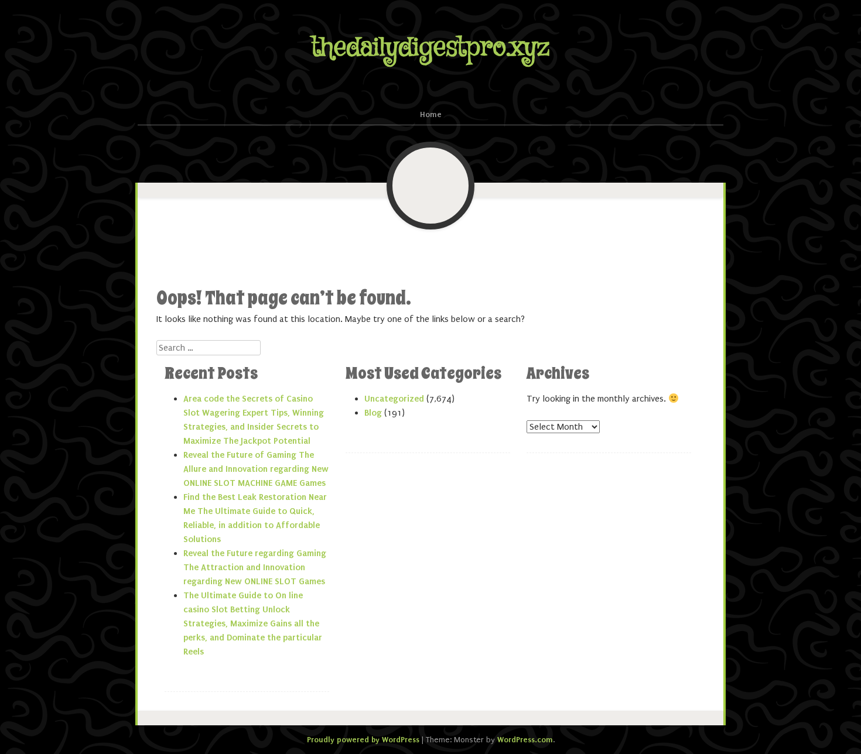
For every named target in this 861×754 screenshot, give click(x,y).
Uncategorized (394, 398)
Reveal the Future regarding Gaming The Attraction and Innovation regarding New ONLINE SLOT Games (254, 567)
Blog (373, 412)
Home (431, 114)
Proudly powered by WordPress (363, 739)
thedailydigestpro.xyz (430, 48)
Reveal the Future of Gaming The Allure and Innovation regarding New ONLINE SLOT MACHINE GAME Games (256, 469)
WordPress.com (525, 739)
